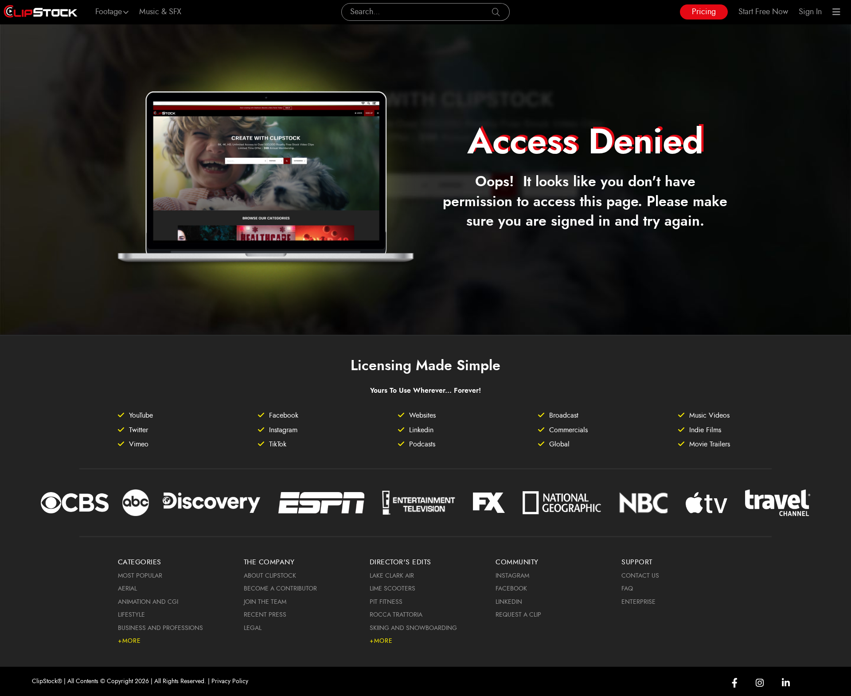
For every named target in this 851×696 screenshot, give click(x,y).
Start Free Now (763, 12)
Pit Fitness (386, 602)
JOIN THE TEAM (265, 602)
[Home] (41, 12)
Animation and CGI (148, 602)
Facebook (511, 589)
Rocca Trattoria (396, 615)
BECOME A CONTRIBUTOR (280, 589)
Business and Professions (160, 628)
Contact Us (640, 576)
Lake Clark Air (392, 576)
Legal (253, 628)
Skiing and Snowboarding (413, 628)
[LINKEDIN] (786, 683)
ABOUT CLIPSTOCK (270, 576)
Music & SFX (160, 12)
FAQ (627, 589)
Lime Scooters (392, 589)
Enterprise (638, 602)
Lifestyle (131, 615)
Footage (108, 12)
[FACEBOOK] (735, 683)
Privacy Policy (229, 681)
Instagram (512, 576)
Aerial (127, 589)
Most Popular (140, 576)
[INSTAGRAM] (760, 683)
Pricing (704, 12)
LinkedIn (509, 602)
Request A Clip (518, 615)
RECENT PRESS (265, 615)
